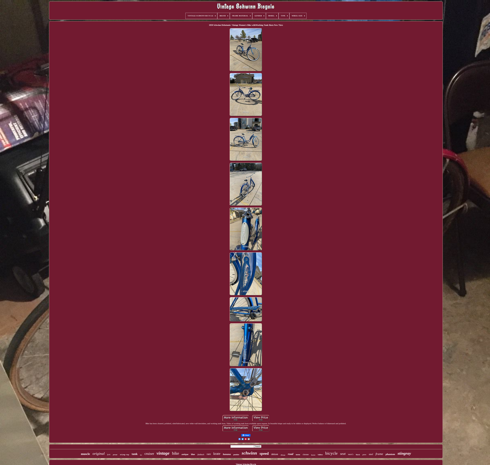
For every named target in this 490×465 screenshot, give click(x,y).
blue (193, 454)
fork (108, 455)
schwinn (249, 453)
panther (236, 455)
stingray (404, 453)
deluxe (274, 454)
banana (227, 454)
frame (379, 454)
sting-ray (124, 455)
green (364, 455)
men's (350, 454)
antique (185, 454)
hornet (313, 455)
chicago (283, 455)
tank (135, 454)
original (99, 453)
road (290, 454)
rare (209, 454)
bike (175, 453)
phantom (390, 454)
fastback (201, 454)
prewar (115, 455)
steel (371, 454)
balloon (320, 455)
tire (141, 455)
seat (343, 454)
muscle (85, 454)
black (358, 455)
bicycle (331, 453)
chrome (306, 454)
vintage (163, 453)
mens (298, 455)
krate (216, 454)
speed (264, 453)
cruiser (149, 454)
